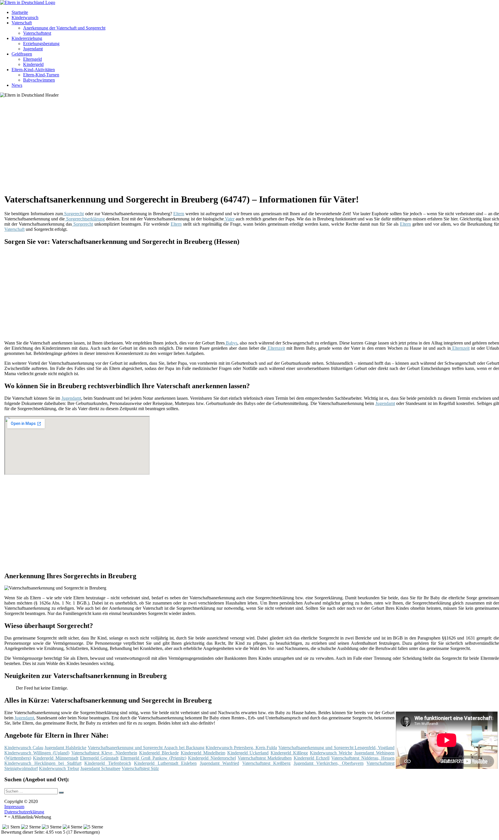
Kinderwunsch (25, 17)
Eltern (178, 213)
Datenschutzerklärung (24, 811)
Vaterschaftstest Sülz (140, 768)
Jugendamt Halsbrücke (65, 747)
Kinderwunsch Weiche (331, 752)
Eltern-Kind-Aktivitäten (33, 69)
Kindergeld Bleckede (159, 752)
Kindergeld (33, 64)
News (17, 85)
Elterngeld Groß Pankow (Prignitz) (153, 758)
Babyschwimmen (39, 80)
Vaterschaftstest (37, 33)
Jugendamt (33, 48)
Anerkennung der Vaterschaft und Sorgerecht (64, 27)
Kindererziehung (27, 38)
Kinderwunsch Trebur (59, 768)
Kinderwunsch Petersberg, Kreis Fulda (241, 747)
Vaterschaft (22, 22)
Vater (229, 218)
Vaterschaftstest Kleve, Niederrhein (104, 752)
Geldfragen (22, 53)
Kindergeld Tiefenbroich (107, 763)
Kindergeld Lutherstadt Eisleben (165, 763)
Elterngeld (32, 59)
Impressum (14, 806)
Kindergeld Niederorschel (212, 758)
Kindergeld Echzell (311, 758)
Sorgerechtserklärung (85, 218)
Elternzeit (275, 348)
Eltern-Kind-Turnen (41, 74)
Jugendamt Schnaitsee (100, 768)
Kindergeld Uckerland (248, 752)
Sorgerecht (73, 213)
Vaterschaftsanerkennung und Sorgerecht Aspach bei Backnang (146, 747)
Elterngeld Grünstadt (99, 758)
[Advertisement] (182, 147)
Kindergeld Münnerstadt (55, 758)
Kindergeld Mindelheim (203, 752)
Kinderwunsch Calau (23, 747)
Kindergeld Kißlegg (289, 752)
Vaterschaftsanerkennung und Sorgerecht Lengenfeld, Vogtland (336, 747)
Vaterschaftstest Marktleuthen (265, 758)
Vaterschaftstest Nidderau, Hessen (362, 758)
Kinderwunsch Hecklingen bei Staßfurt (42, 763)
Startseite (20, 12)
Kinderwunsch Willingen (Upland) (36, 752)
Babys (231, 342)
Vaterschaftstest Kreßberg (266, 763)
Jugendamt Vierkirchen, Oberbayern (329, 763)
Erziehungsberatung (41, 43)
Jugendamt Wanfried (219, 763)
